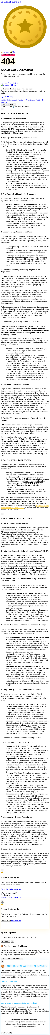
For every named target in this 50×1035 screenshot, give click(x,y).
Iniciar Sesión (16, 889)
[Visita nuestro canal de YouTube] (8, 98)
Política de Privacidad (9, 100)
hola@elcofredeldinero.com (11, 897)
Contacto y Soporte (8, 104)
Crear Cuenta (6, 889)
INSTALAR (5, 941)
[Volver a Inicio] (9, 85)
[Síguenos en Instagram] (2, 98)
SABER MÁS (6, 959)
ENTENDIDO (17, 959)
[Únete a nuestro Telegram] (5, 98)
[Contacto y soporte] (11, 98)
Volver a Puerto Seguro (9, 83)
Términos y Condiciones (26, 100)
